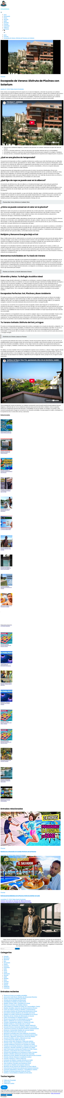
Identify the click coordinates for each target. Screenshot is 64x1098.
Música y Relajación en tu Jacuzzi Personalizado (17, 1020)
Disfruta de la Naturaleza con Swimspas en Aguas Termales (20, 1052)
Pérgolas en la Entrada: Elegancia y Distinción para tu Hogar (20, 1046)
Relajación (6, 986)
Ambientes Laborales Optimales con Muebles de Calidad (19, 1047)
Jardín (5, 21)
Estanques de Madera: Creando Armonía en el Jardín (18, 1060)
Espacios (6, 965)
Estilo (5, 969)
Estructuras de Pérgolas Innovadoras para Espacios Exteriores (21, 1068)
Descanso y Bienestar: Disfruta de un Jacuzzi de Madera (19, 1036)
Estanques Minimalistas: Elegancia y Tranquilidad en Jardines (20, 1069)
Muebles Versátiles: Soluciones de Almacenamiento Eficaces (20, 1008)
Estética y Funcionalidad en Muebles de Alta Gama (18, 1072)
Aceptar (9, 1095)
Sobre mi (6, 27)
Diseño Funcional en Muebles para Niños (15, 998)
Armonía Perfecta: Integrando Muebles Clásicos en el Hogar (20, 1027)
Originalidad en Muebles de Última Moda (15, 1001)
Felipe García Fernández (17, 89)
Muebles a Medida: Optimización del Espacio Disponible (19, 1053)
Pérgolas (6, 22)
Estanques (7, 967)
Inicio (5, 14)
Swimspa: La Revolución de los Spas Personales (17, 1050)
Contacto (6, 29)
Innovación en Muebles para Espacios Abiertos (17, 1064)
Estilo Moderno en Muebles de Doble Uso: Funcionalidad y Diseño (22, 1006)
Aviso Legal (7, 1081)
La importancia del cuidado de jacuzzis (14, 1039)
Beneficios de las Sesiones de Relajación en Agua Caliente (20, 1066)
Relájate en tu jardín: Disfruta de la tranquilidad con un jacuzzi (21, 1014)
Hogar (5, 972)
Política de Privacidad (10, 1080)
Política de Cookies (9, 1083)
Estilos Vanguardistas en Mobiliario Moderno (16, 1017)
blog (5, 961)
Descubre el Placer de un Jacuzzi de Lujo (15, 1031)
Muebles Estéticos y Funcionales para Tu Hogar (17, 1023)
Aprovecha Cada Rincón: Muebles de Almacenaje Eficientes (20, 997)
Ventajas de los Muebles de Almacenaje (15, 1000)
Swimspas (7, 25)
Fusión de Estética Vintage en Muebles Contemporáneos (19, 1009)
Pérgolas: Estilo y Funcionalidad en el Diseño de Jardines (19, 1042)
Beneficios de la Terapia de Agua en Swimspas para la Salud (20, 1035)
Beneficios (7, 958)
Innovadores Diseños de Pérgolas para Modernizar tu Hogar (20, 1011)
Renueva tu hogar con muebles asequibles (15, 995)
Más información (55, 1093)
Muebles (6, 978)
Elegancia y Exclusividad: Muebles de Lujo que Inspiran (19, 1030)
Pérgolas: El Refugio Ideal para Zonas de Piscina (17, 1071)
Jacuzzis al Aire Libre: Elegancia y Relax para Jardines (18, 1041)
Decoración (7, 16)
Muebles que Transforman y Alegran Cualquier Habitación (20, 1025)
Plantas (6, 984)
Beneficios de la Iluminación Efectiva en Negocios (17, 1061)
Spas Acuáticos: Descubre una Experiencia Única (17, 1063)
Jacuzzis (6, 19)
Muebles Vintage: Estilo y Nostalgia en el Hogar (17, 1003)
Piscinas (6, 24)
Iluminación (7, 973)
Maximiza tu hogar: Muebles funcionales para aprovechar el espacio (22, 1055)
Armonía (6, 956)
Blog (4, 1087)
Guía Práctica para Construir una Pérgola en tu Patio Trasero (20, 1049)
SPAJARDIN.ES (5, 9)
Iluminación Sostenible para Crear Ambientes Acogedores (20, 1033)
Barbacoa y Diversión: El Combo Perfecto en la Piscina (18, 852)
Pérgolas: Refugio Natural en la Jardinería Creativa (17, 1057)
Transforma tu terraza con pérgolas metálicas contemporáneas (21, 1028)
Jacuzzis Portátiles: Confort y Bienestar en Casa (17, 1038)
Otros (5, 980)
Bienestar (6, 959)
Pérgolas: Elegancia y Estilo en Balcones (15, 1058)
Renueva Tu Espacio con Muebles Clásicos (15, 1005)
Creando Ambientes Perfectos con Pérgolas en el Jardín (19, 1044)
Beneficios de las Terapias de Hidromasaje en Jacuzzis (19, 1016)
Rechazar (3, 1095)
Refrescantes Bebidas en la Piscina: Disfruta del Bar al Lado (20, 896)
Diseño (6, 964)
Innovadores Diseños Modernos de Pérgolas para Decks (19, 1012)
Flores (5, 18)
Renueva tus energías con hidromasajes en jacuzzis (18, 1019)
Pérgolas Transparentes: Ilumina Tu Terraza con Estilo (19, 1022)
